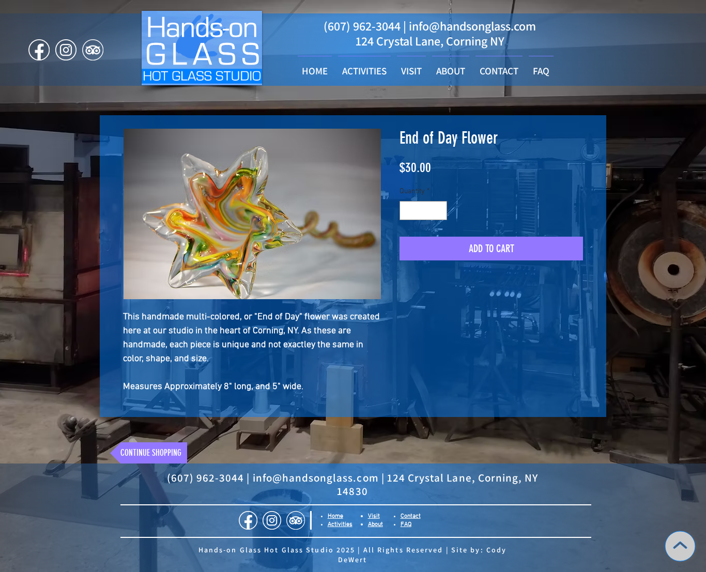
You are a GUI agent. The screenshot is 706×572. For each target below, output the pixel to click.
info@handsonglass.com (472, 26)
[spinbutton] (423, 211)
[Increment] (439, 211)
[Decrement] (407, 211)
